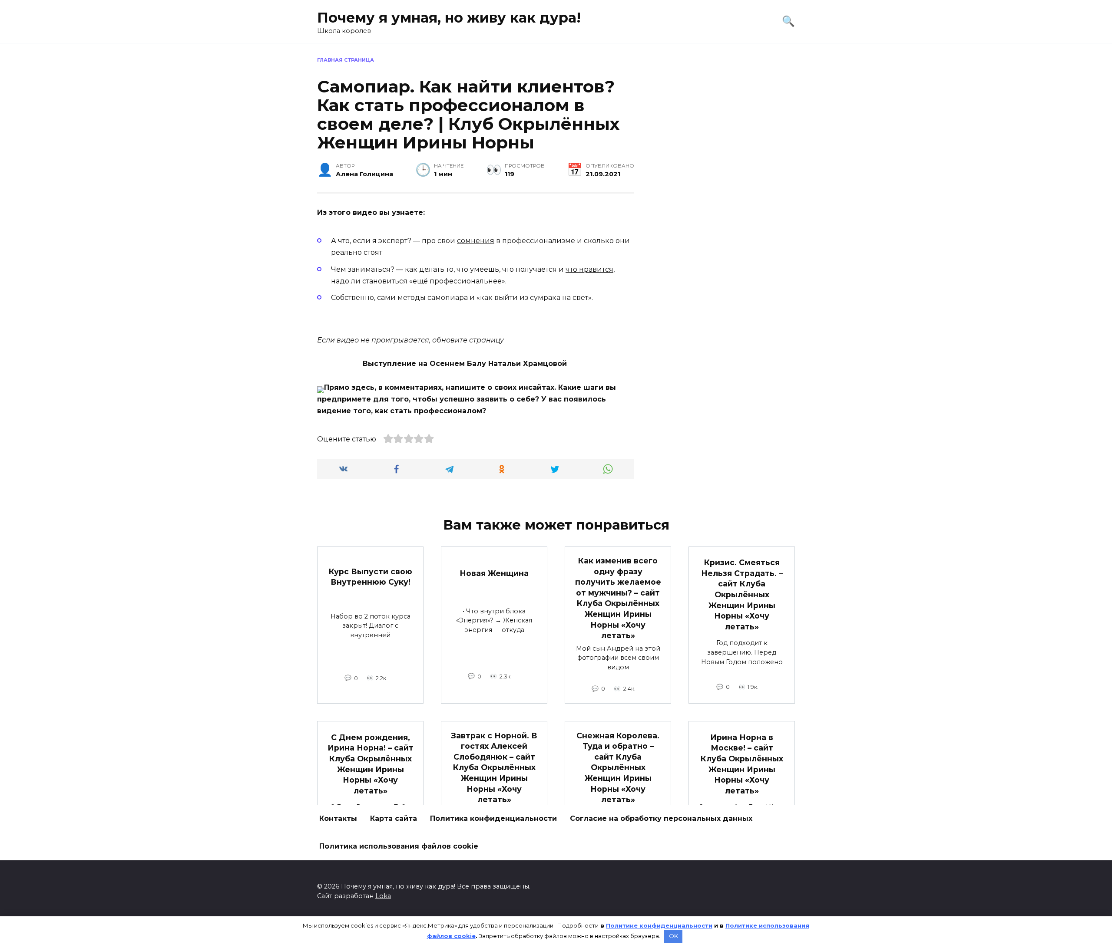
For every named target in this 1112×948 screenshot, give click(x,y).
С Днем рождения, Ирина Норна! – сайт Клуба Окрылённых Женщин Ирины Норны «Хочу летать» (371, 763)
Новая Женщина (494, 572)
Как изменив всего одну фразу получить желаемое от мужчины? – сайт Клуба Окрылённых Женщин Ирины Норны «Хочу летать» (618, 598)
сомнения (475, 241)
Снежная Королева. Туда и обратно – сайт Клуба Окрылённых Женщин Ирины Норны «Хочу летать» (617, 767)
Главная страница (345, 60)
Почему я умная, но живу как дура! (449, 17)
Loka (383, 896)
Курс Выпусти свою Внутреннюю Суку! (370, 576)
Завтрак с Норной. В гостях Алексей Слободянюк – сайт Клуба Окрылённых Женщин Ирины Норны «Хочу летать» (494, 767)
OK (673, 935)
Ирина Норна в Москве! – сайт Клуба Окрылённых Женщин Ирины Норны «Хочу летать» (742, 763)
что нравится (589, 269)
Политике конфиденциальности (659, 925)
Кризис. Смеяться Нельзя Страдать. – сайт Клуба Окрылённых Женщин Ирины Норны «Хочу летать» (742, 594)
